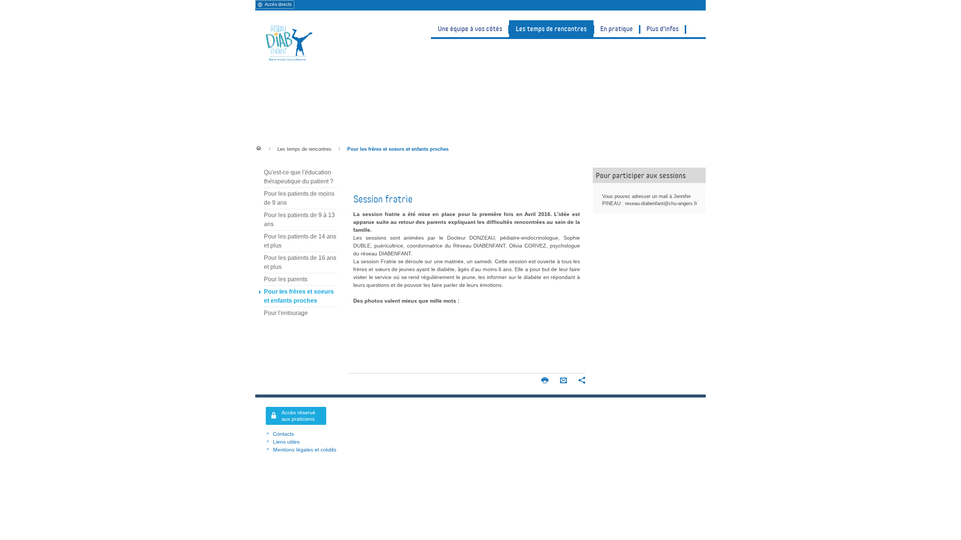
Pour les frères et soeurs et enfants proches (354, 109)
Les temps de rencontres (551, 28)
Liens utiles (286, 442)
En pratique (616, 28)
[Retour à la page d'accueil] (289, 42)
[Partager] (581, 381)
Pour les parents (285, 279)
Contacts (283, 434)
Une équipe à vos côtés (470, 28)
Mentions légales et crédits (304, 450)
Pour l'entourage (286, 313)
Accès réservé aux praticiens (298, 416)
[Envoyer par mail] (563, 381)
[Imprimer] (544, 381)
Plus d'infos (662, 28)
